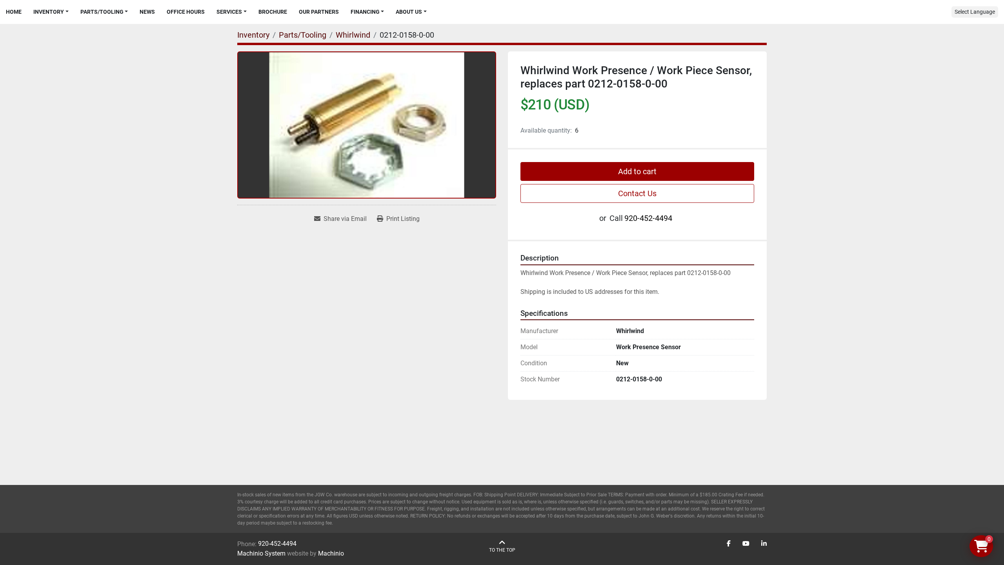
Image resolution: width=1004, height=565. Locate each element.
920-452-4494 (648, 218)
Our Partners (319, 12)
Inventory (48, 12)
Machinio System (261, 553)
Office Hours (186, 12)
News (147, 12)
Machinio (331, 553)
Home (14, 12)
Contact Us (637, 193)
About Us (409, 12)
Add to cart (637, 171)
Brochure (272, 12)
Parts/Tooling (102, 12)
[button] (51, 12)
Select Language (975, 12)
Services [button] (229, 12)
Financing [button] (365, 12)
